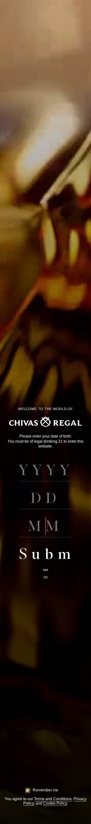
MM (45, 570)
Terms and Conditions (53, 799)
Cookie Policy (55, 803)
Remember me (45, 790)
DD (45, 577)
